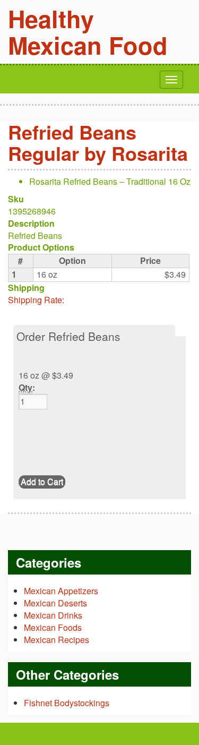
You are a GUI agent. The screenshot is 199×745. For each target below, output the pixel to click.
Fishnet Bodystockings (66, 703)
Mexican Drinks (53, 615)
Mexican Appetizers (61, 591)
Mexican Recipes (56, 639)
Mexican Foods (53, 627)
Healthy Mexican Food (88, 31)
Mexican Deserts (55, 603)
